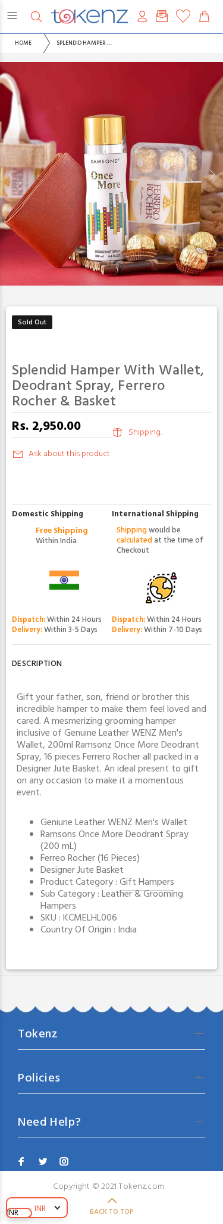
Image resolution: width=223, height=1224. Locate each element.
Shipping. (145, 432)
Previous (11, 174)
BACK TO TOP (112, 1212)
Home (23, 43)
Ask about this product (69, 454)
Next (211, 174)
